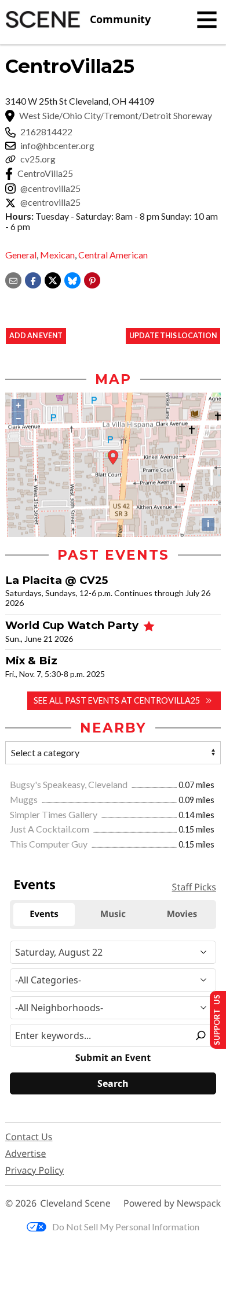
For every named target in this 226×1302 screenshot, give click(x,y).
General (21, 254)
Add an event (36, 335)
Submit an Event (113, 1058)
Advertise (25, 1153)
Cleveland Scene (75, 1203)
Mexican (57, 254)
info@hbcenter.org (57, 145)
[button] (92, 279)
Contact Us (28, 1136)
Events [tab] (44, 914)
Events (34, 884)
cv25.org (38, 159)
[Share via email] (13, 279)
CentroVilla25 (45, 173)
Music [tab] (113, 914)
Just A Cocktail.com (50, 828)
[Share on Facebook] (33, 279)
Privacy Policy (34, 1170)
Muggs (24, 799)
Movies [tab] (182, 914)
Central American (113, 254)
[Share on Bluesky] (72, 279)
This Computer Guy (49, 843)
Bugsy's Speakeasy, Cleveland (69, 784)
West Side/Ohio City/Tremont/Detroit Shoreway (115, 115)
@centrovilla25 (50, 188)
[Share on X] (53, 279)
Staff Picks (194, 887)
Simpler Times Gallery (54, 814)
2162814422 (46, 132)
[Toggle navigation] (206, 19)
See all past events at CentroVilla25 (117, 700)
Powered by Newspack (172, 1203)
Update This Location (173, 335)
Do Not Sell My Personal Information (125, 1226)
